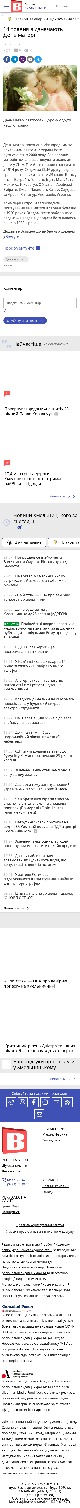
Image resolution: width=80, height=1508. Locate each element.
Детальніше (11, 1171)
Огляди (48, 1192)
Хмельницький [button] (36, 8)
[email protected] (40, 1495)
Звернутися (11, 1212)
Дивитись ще (63, 496)
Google (12, 236)
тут (50, 1261)
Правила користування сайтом (40, 1225)
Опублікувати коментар (25, 321)
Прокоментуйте (22, 248)
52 (28, 50)
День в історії (16, 259)
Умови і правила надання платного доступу (40, 1231)
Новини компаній (55, 1186)
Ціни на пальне (28, 542)
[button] (6, 6)
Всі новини (63, 6)
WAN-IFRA (38, 1279)
